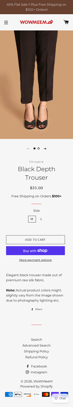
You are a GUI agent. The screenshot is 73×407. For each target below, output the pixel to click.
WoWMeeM (43, 381)
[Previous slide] (28, 148)
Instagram (38, 372)
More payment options (35, 260)
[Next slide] (45, 148)
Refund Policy (36, 357)
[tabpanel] (36, 84)
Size (36, 211)
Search (36, 339)
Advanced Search (36, 345)
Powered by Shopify (36, 386)
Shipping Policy (36, 351)
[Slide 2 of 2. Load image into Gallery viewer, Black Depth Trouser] (38, 148)
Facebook (38, 366)
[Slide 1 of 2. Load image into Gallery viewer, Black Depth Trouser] (34, 148)
